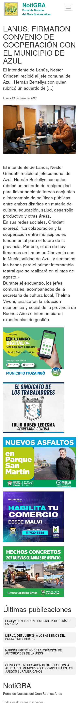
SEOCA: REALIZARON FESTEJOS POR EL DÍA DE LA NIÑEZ (38, 622)
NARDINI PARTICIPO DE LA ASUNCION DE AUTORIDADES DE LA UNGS (33, 651)
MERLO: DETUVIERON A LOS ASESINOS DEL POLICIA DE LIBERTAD (35, 636)
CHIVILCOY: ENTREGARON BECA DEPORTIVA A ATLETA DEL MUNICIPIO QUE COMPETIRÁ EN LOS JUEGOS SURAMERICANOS (39, 668)
